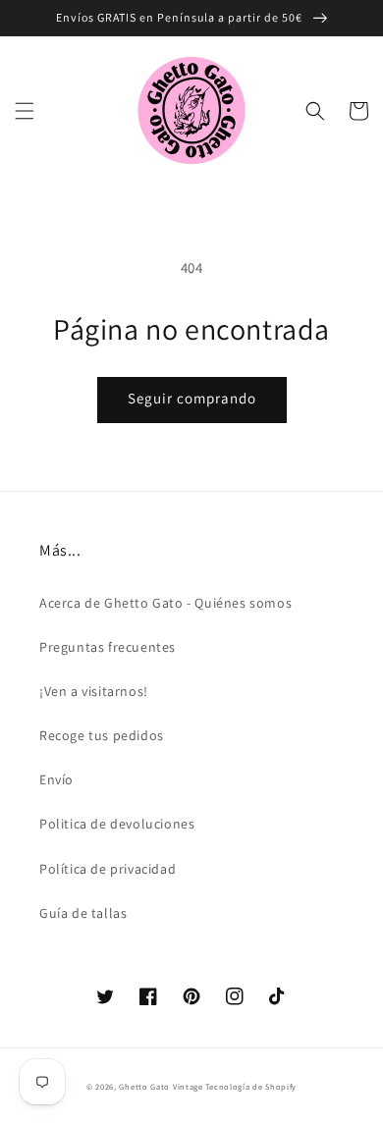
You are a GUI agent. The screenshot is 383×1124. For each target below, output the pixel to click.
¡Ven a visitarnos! (93, 691)
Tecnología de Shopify (251, 1086)
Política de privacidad (107, 869)
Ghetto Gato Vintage (160, 1086)
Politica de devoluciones (116, 823)
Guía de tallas (83, 913)
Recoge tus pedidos (101, 735)
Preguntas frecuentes (107, 647)
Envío (56, 779)
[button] (24, 111)
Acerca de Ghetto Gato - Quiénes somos (165, 603)
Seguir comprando (192, 398)
